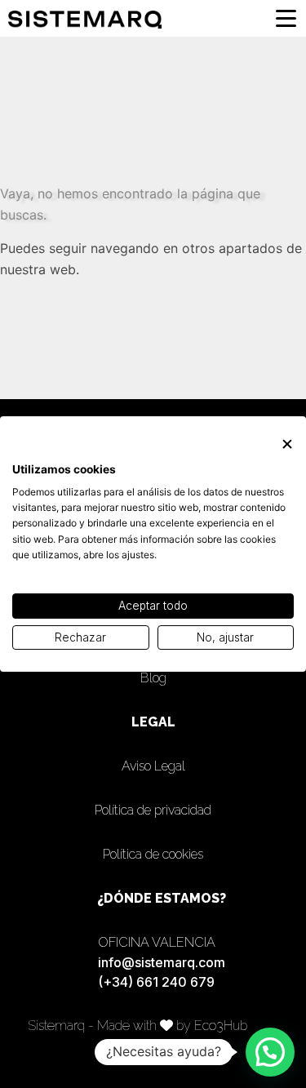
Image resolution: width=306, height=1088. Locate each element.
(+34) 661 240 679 (156, 982)
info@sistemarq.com (161, 962)
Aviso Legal (153, 766)
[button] (270, 1052)
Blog (153, 678)
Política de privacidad (153, 810)
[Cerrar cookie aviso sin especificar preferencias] (287, 444)
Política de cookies (153, 854)
